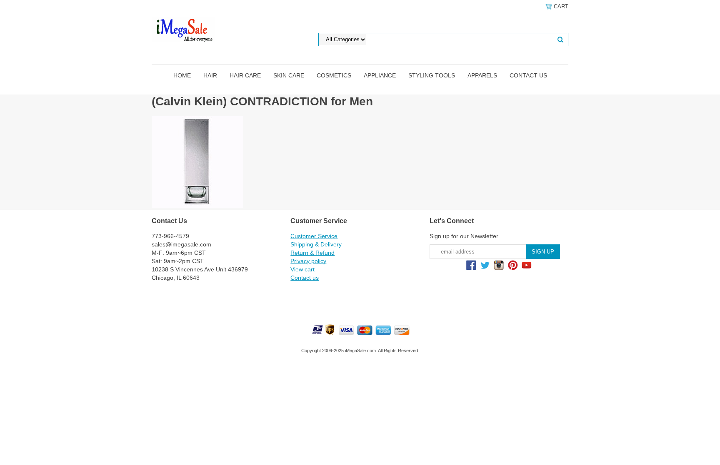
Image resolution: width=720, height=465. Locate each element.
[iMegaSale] (183, 28)
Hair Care (245, 75)
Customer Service (314, 236)
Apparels (482, 75)
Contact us (528, 75)
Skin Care (288, 75)
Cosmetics (334, 75)
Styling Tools (431, 75)
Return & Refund (312, 252)
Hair (210, 75)
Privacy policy (308, 261)
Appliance (380, 75)
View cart (302, 269)
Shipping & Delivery (316, 244)
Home (182, 75)
